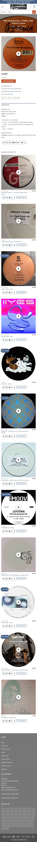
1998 (33, 809)
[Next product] (17, 29)
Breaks (16, 817)
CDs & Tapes (31, 817)
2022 (24, 814)
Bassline (4, 817)
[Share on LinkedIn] (18, 98)
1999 (3, 811)
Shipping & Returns (7, 762)
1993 (11, 809)
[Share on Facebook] (6, 98)
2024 (33, 814)
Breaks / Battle (23, 817)
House (3, 825)
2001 (11, 811)
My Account (5, 756)
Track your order (6, 766)
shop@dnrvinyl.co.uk (12, 790)
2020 (16, 814)
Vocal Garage (5, 828)
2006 (33, 811)
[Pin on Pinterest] (15, 98)
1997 (28, 809)
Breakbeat (10, 817)
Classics (4, 820)
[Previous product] (20, 29)
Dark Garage (15, 820)
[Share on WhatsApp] (2, 98)
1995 (20, 809)
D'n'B (8, 820)
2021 (20, 814)
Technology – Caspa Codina (8, 717)
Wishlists (4, 769)
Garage (9, 823)
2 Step (3, 809)
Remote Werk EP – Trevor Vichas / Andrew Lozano (14, 670)
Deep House (10, 91)
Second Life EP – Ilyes (7, 336)
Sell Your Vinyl (5, 759)
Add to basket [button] (21, 197)
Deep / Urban (21, 26)
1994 (15, 809)
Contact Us (4, 745)
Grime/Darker (29, 823)
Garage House (18, 88)
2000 (5, 91)
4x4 (8, 809)
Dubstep (4, 823)
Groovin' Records (9, 94)
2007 (3, 814)
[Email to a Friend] (12, 98)
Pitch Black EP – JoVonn (7, 527)
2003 (20, 811)
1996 (24, 809)
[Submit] (34, 12)
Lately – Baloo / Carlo (7, 289)
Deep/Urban (23, 820)
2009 (11, 814)
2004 (24, 811)
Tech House (23, 825)
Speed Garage (15, 825)
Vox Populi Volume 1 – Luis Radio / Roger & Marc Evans (14, 193)
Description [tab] (5, 105)
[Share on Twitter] (9, 98)
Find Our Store (5, 749)
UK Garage (30, 825)
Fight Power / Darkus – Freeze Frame (11, 241)
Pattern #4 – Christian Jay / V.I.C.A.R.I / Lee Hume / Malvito (14, 432)
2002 (16, 811)
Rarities (8, 825)
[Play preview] (18, 53)
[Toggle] (35, 756)
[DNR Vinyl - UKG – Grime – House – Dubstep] (18, 6)
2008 (7, 814)
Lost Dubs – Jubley (6, 384)
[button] (2, 7)
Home (13, 26)
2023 (29, 814)
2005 (29, 811)
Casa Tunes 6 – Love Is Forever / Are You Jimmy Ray (15, 480)
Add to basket (8, 81)
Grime (23, 823)
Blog (2, 742)
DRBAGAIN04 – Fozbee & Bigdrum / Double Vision (15, 575)
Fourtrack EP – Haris (6, 622)
